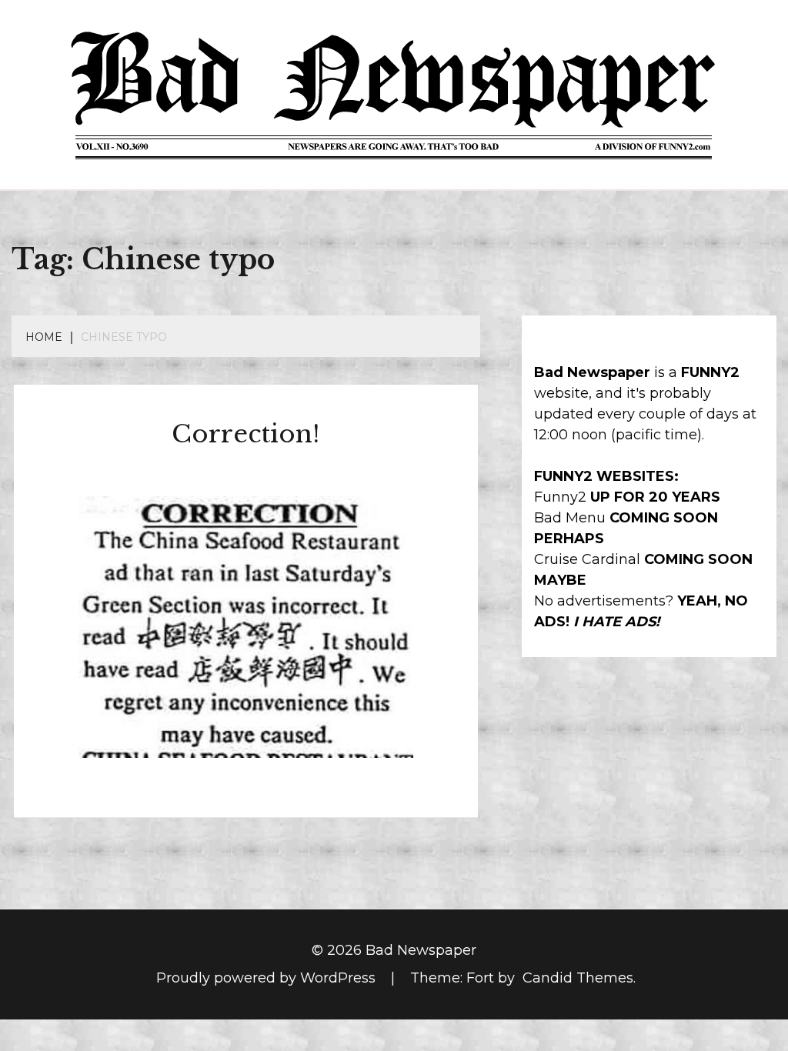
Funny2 (560, 497)
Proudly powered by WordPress (267, 977)
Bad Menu (570, 517)
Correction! (245, 434)
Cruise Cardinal (587, 559)
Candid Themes (578, 977)
